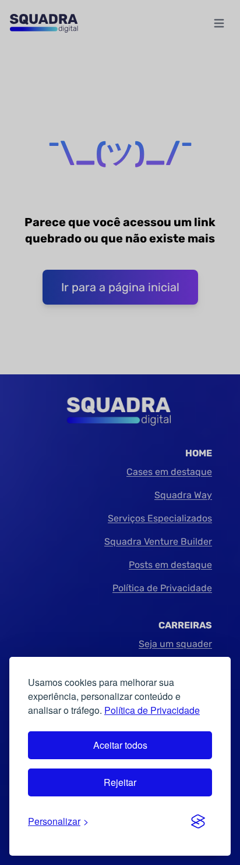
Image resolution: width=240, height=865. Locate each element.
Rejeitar (120, 782)
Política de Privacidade (152, 710)
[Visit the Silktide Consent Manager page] (198, 821)
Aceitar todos (120, 745)
